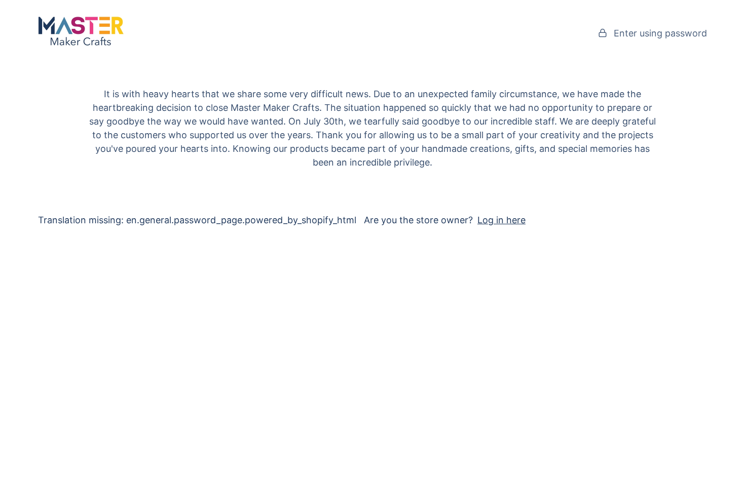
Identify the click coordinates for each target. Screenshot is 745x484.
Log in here (501, 220)
